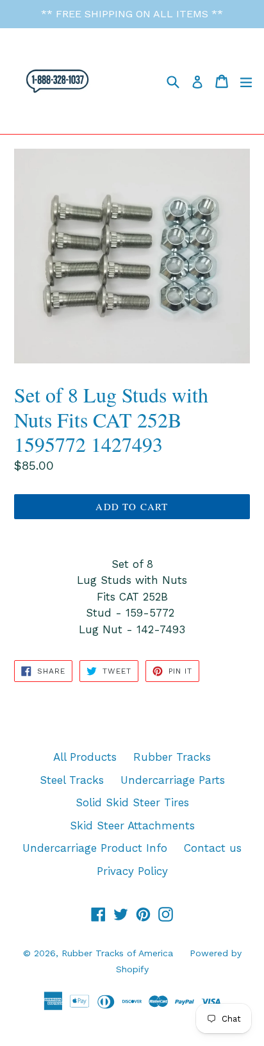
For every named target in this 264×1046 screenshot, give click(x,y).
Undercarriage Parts (172, 780)
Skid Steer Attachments (132, 825)
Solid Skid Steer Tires (132, 802)
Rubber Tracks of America (117, 953)
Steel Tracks (72, 780)
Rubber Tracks (172, 757)
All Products (85, 757)
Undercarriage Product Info (94, 848)
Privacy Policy (132, 871)
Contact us (213, 848)
